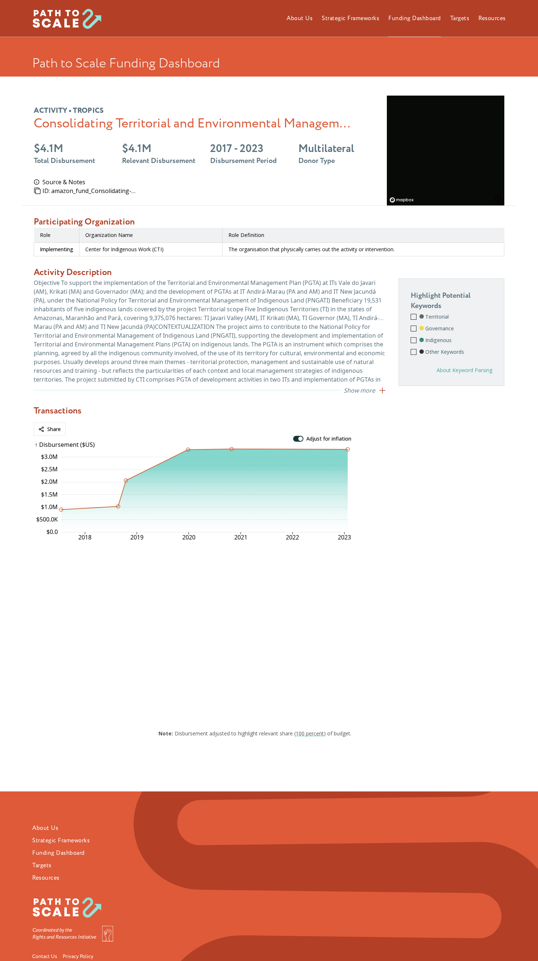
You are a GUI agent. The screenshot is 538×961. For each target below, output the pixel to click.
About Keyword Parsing (464, 370)
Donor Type (316, 161)
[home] (70, 18)
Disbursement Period (243, 161)
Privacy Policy (78, 956)
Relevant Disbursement (158, 161)
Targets (42, 865)
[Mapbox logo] (405, 200)
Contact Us (44, 956)
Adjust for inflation (328, 438)
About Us (45, 828)
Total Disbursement (64, 161)
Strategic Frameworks (61, 840)
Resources (46, 878)
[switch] (298, 439)
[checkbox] (413, 317)
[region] (446, 150)
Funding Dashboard (58, 853)
